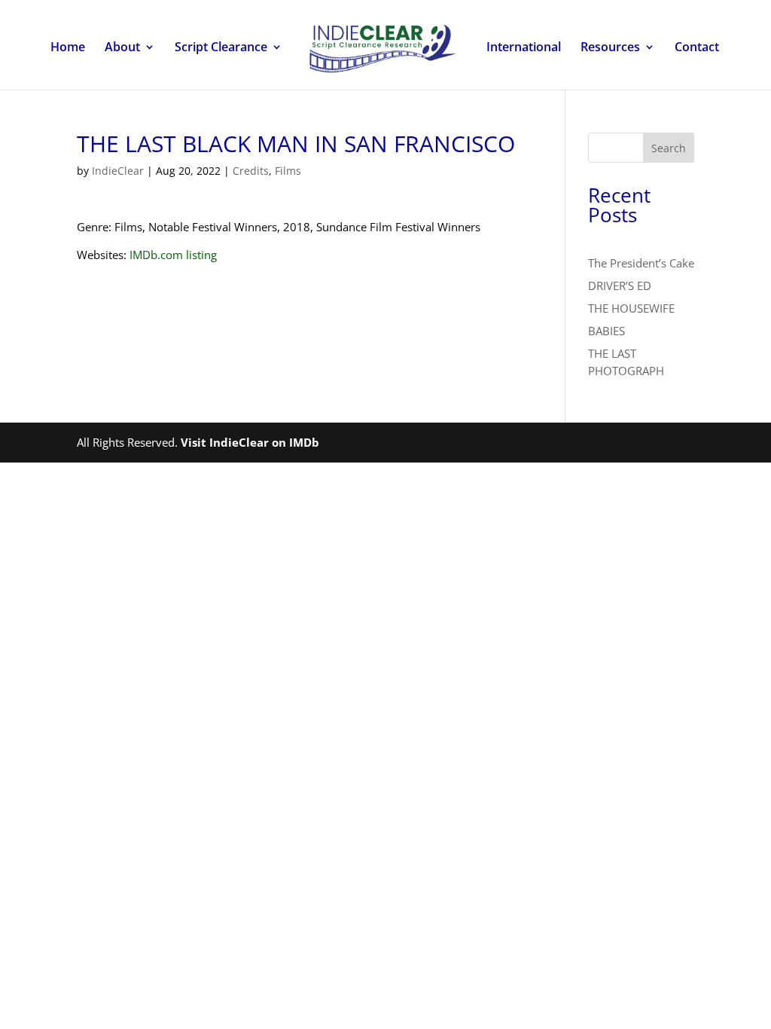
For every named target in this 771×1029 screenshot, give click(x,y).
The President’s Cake (641, 262)
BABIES (606, 330)
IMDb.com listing (173, 254)
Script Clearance (221, 48)
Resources (610, 48)
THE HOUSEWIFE (631, 308)
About (122, 48)
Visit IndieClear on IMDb (250, 442)
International (523, 48)
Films (288, 170)
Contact (697, 48)
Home (67, 48)
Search (668, 148)
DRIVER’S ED (619, 285)
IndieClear (118, 170)
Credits (251, 170)
